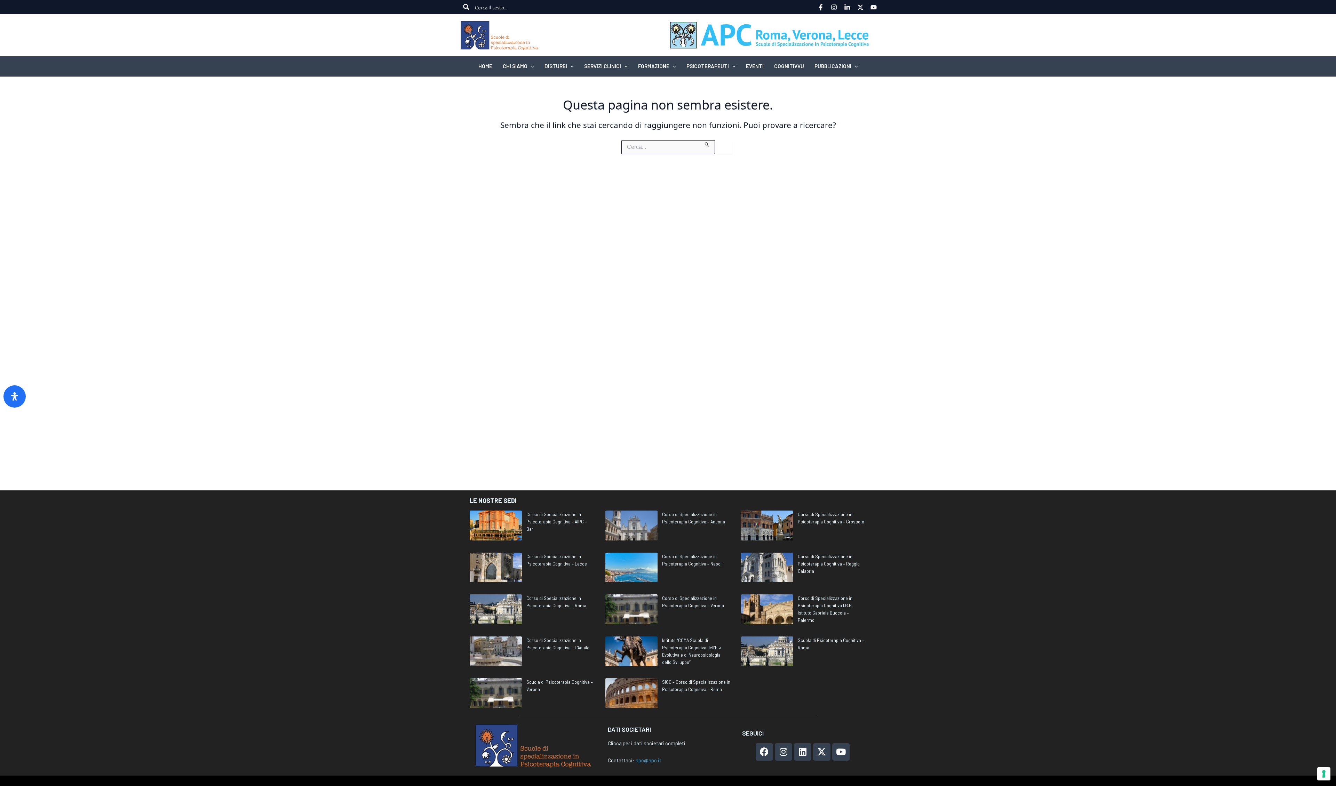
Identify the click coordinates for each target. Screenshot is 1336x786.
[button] (530, 66)
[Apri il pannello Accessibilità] (14, 396)
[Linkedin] (847, 7)
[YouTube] (873, 7)
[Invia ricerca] (707, 143)
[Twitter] (860, 7)
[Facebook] (821, 7)
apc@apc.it (648, 760)
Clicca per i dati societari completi (646, 743)
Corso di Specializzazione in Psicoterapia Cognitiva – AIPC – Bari (556, 521)
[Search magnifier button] (466, 7)
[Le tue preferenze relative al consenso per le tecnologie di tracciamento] (1323, 773)
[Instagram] (834, 7)
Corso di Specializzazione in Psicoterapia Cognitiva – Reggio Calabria (829, 563)
